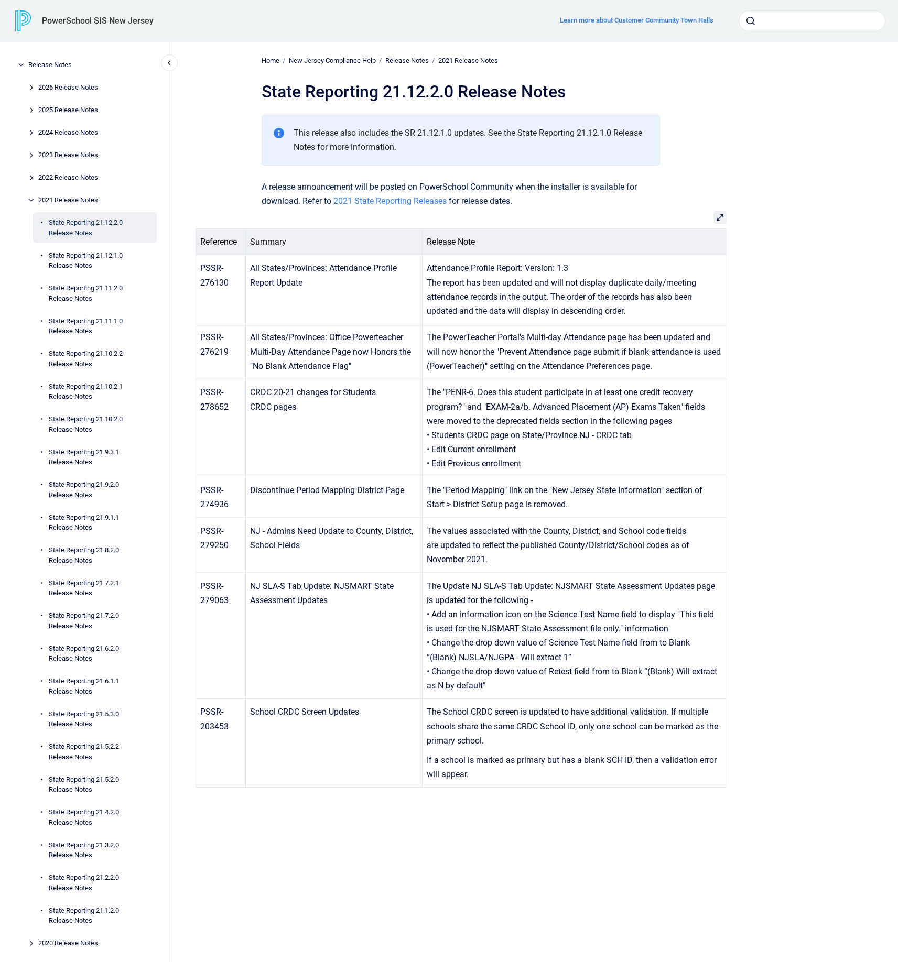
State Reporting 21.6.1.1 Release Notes (84, 686)
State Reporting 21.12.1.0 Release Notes (86, 260)
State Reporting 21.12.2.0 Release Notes (86, 227)
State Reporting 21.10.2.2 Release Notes (86, 358)
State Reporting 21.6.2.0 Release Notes (84, 653)
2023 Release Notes (68, 155)
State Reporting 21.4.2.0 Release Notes (84, 817)
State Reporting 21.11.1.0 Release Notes (86, 325)
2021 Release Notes (68, 200)
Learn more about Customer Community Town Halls (636, 20)
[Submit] (750, 21)
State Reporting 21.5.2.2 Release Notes (84, 751)
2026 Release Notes (68, 87)
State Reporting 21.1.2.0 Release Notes (84, 915)
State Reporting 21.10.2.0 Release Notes (86, 424)
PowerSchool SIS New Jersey (98, 21)
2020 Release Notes (68, 943)
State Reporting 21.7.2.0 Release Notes (84, 620)
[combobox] (812, 21)
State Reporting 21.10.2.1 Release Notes (86, 391)
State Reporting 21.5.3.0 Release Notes (84, 718)
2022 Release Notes (68, 177)
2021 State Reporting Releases (390, 201)
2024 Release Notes (68, 132)
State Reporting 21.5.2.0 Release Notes (84, 784)
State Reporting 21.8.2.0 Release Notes (84, 555)
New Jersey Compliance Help (332, 60)
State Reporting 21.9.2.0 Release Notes (84, 489)
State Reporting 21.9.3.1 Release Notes (84, 456)
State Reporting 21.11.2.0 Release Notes (86, 293)
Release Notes (50, 65)
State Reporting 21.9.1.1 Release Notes (84, 522)
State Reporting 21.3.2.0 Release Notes (84, 849)
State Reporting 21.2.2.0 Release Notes (84, 882)
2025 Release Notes (68, 110)
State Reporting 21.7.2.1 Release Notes (84, 587)
